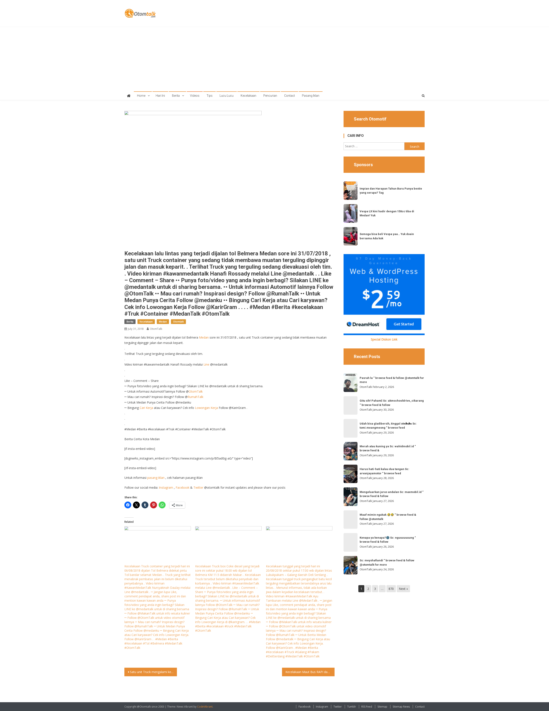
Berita (176, 95)
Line (206, 364)
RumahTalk (195, 397)
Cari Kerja (146, 408)
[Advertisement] (274, 59)
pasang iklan (155, 478)
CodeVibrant (205, 706)
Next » (403, 589)
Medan (163, 321)
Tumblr (351, 706)
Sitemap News (401, 706)
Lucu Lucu (227, 95)
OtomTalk (156, 329)
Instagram (166, 487)
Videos (194, 95)
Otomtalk (178, 321)
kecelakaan (146, 321)
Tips (210, 95)
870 (391, 589)
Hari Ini (160, 95)
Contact (289, 95)
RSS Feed (366, 706)
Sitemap (382, 706)
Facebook (182, 487)
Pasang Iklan (310, 95)
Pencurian (270, 95)
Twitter (198, 487)
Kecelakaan (248, 95)
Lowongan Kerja (206, 408)
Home (141, 95)
